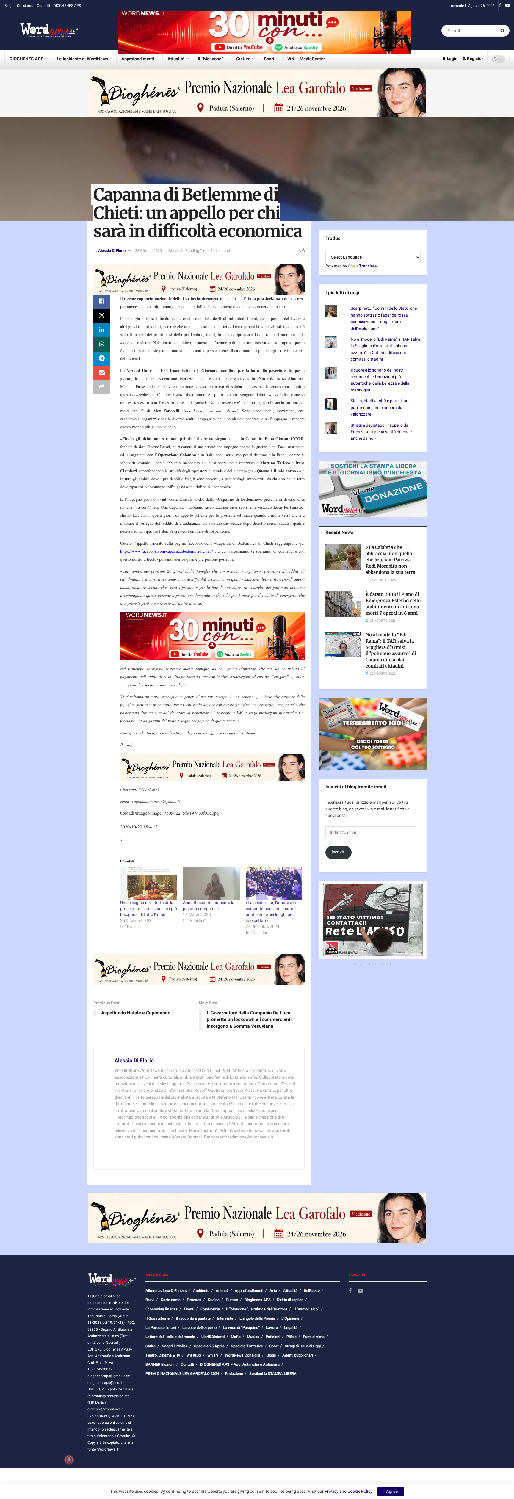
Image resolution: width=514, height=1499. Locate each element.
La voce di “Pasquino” (241, 1327)
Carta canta (171, 1300)
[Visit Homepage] (41, 30)
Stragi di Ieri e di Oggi (303, 1346)
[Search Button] (503, 31)
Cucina (214, 1300)
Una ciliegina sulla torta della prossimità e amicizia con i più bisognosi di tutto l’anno (148, 909)
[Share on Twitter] (101, 316)
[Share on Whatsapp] (101, 344)
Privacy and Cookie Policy (348, 1491)
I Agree (390, 1491)
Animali (222, 1290)
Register (474, 59)
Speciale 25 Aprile (209, 1346)
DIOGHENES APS (67, 5)
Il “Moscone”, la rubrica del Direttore (256, 1309)
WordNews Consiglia (242, 1355)
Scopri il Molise (175, 1346)
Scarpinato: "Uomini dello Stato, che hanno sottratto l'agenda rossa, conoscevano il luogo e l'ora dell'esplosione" (384, 318)
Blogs (8, 5)
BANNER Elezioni (159, 1364)
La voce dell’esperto (199, 1327)
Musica (253, 1337)
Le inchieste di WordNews (82, 59)
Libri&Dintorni (213, 1337)
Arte (273, 1290)
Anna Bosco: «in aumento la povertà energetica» (208, 906)
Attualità (175, 59)
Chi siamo (25, 5)
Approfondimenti (137, 59)
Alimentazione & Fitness (166, 1290)
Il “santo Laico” (306, 1309)
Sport (269, 59)
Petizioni (273, 1337)
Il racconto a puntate (193, 1318)
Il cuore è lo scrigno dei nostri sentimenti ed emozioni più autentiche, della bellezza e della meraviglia (380, 380)
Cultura (243, 59)
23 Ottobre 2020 (148, 250)
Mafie (236, 1337)
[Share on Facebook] (101, 302)
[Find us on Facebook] (500, 5)
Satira (150, 1346)
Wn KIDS (194, 1355)
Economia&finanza (161, 1309)
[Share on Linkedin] (101, 330)
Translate (368, 266)
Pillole (291, 1337)
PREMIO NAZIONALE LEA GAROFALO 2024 (182, 1373)
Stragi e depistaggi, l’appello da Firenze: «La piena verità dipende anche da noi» (381, 432)
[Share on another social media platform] (101, 387)
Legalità (290, 1327)
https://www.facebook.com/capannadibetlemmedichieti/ (166, 551)
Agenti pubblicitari (297, 1355)
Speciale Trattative (247, 1346)
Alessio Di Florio (112, 250)
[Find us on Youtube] (507, 5)
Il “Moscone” (210, 59)
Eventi (189, 1309)
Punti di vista (314, 1337)
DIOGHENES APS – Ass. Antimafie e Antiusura (240, 1364)
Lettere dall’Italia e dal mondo (170, 1337)
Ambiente (201, 1290)
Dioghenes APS (258, 1300)
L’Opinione (290, 1318)
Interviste (225, 1318)
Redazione (234, 1373)
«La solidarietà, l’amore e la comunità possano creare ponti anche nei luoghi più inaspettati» (271, 912)
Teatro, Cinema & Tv (162, 1355)
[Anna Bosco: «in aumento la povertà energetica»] (211, 883)
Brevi (149, 1300)
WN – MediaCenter (306, 59)
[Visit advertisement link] (264, 30)
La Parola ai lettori (160, 1327)
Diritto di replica (290, 1300)
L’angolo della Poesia (257, 1318)
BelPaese (312, 1290)
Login (451, 59)
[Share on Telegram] (101, 359)
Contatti (43, 5)
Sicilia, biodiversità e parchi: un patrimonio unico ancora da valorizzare (379, 407)
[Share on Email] (101, 373)
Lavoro (272, 1327)
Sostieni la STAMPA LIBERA (273, 1373)
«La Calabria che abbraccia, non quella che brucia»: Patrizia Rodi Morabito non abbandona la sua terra (390, 559)
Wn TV (213, 1355)
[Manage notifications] (69, 1459)
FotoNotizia (210, 1309)
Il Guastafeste (157, 1318)
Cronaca (194, 1300)
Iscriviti (339, 852)
